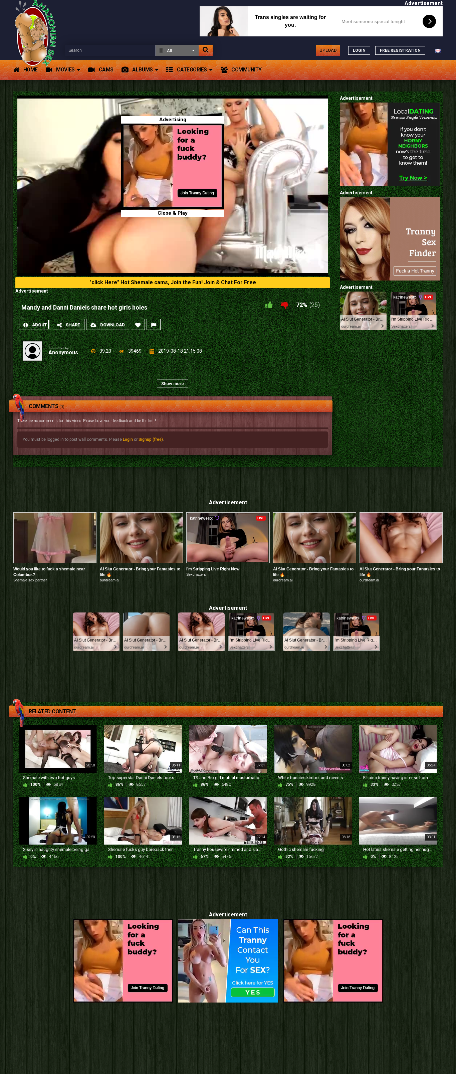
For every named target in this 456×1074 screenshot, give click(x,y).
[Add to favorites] (138, 324)
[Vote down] (284, 304)
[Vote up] (269, 304)
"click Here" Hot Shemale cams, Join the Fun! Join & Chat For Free (172, 282)
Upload (328, 50)
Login (128, 439)
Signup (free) (151, 439)
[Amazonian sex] (37, 50)
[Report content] (154, 324)
